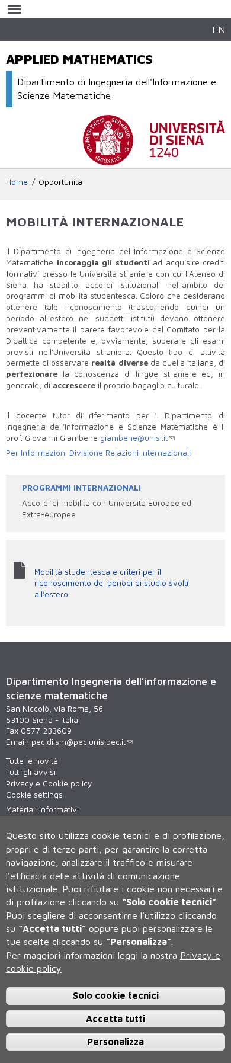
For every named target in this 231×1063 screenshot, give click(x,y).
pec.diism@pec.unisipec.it (78, 742)
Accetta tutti (115, 1018)
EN (218, 29)
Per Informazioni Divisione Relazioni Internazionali (98, 452)
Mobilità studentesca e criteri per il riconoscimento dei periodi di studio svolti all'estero (111, 583)
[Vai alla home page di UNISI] (154, 159)
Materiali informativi (42, 809)
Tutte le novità (32, 761)
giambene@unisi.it (134, 438)
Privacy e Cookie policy (49, 783)
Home (17, 182)
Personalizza (115, 1041)
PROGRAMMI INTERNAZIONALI (81, 487)
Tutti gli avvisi (31, 772)
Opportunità (60, 182)
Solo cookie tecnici (116, 995)
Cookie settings (34, 794)
